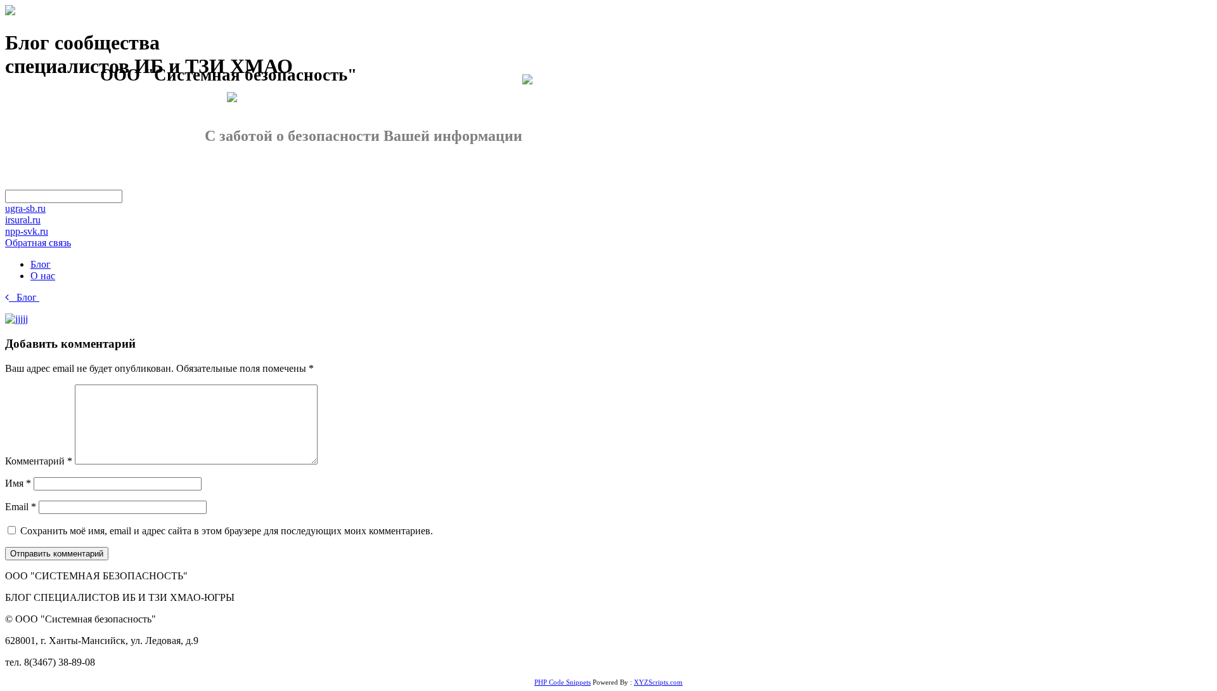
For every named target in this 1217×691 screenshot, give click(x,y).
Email (20, 506)
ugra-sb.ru (25, 208)
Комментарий (38, 461)
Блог (40, 264)
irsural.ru (23, 219)
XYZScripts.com (658, 682)
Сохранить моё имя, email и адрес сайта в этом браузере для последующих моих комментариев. (226, 530)
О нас (42, 275)
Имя (18, 483)
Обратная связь (38, 242)
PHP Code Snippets (562, 682)
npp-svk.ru (26, 231)
